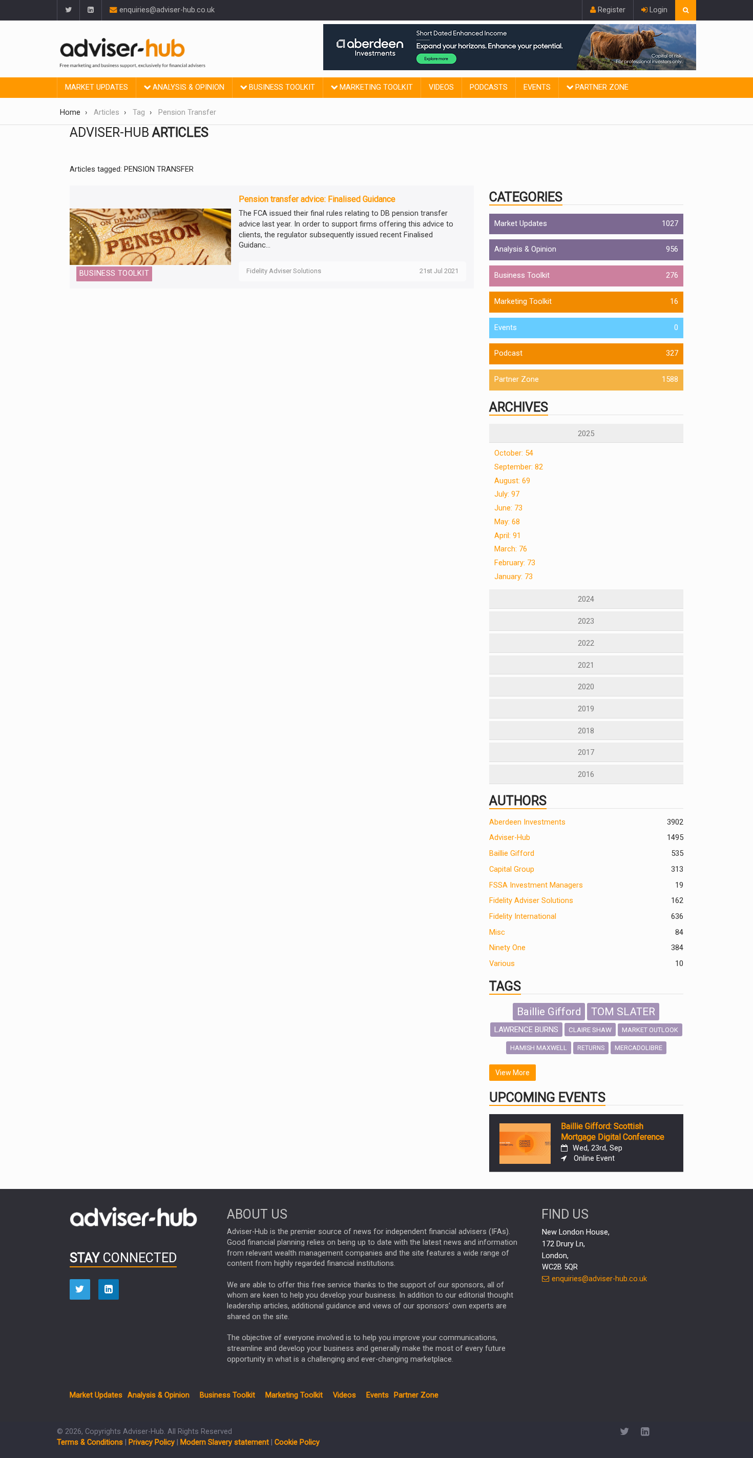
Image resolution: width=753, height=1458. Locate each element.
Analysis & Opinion (187, 87)
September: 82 (518, 467)
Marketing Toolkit (375, 87)
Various (502, 963)
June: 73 (508, 508)
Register (610, 10)
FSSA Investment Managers (536, 885)
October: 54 (513, 453)
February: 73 (514, 563)
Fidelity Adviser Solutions (531, 900)
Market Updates (96, 87)
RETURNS (590, 1048)
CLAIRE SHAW (590, 1029)
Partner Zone (601, 87)
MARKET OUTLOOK (650, 1030)
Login (657, 10)
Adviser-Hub (509, 837)
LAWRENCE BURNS (526, 1029)
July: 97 (506, 494)
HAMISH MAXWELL (538, 1048)
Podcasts (489, 87)
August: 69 (512, 481)
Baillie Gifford (511, 853)
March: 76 (510, 549)
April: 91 (507, 535)
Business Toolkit (281, 87)
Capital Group (511, 869)
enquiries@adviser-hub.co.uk (166, 10)
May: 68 (507, 522)
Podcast (508, 353)
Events (537, 87)
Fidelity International (522, 916)
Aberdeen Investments (527, 822)
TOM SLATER (623, 1011)
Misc (497, 932)
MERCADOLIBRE (638, 1048)
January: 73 (513, 576)
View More (512, 1073)
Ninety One (507, 947)
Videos (441, 87)
